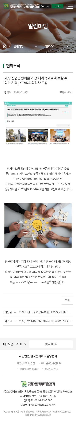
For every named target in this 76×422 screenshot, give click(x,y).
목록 (67, 300)
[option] (50, 344)
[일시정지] (21, 344)
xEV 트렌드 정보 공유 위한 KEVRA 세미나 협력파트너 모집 (45, 312)
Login (57, 6)
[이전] (17, 344)
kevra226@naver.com (29, 282)
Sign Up (45, 6)
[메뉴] (69, 6)
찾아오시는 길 (51, 369)
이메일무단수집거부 (51, 363)
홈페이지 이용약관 (29, 369)
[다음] (25, 344)
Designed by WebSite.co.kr (38, 415)
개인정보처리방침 (26, 363)
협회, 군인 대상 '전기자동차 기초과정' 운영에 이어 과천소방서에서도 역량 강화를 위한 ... (45, 321)
